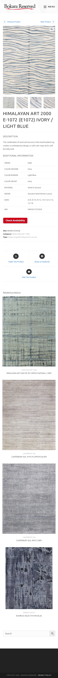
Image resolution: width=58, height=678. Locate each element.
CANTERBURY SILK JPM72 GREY (29, 540)
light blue (21, 237)
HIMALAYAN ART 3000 (29, 370)
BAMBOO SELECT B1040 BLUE (29, 616)
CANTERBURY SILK (29, 453)
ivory (14, 237)
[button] (52, 29)
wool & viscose (31, 237)
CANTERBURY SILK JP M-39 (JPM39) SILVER (29, 457)
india (10, 237)
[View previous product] (5, 22)
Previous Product (13, 22)
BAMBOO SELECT (29, 612)
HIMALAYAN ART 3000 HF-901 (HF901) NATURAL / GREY (29, 373)
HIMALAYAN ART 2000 (21, 234)
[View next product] (53, 22)
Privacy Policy (44, 675)
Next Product (46, 22)
